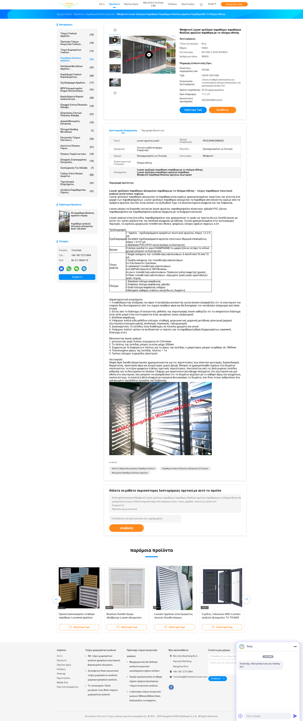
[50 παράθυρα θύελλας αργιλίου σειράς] (64, 216)
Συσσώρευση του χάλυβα (77, 168)
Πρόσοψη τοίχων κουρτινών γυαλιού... (77, 42)
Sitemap (61, 673)
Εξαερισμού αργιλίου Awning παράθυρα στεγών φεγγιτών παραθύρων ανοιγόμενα (171, 618)
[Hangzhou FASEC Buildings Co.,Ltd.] (69, 5)
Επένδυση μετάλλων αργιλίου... (77, 67)
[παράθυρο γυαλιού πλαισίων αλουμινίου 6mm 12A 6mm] (64, 226)
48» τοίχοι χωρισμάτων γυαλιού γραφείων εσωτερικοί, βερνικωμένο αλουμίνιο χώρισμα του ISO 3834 (104, 661)
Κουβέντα (77, 277)
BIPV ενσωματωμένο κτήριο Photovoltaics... (77, 89)
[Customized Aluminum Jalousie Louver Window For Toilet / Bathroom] (148, 54)
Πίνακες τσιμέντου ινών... (77, 154)
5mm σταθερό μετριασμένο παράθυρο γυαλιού (133, 468)
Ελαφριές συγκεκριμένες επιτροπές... (77, 160)
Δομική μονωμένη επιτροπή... (77, 122)
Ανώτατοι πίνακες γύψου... (77, 147)
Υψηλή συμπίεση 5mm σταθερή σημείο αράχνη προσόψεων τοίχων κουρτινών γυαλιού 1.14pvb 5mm (145, 682)
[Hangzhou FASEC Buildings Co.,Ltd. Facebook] (171, 687)
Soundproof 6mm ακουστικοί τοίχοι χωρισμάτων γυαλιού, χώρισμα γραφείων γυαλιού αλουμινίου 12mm (103, 676)
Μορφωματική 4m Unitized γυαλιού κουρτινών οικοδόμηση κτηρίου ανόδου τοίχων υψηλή (144, 667)
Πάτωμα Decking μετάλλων (77, 130)
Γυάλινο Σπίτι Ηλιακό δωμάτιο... (77, 174)
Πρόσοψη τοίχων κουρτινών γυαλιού (142, 653)
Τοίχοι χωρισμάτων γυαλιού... (77, 51)
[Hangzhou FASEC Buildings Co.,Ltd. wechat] (76, 268)
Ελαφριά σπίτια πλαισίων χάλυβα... (77, 106)
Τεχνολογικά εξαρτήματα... (77, 183)
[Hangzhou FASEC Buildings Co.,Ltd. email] (61, 268)
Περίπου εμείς (64, 665)
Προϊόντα (61, 660)
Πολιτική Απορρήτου (67, 687)
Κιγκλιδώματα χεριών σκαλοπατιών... (77, 97)
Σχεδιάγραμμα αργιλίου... (77, 82)
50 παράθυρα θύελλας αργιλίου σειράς (82, 214)
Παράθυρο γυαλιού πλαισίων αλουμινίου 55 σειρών (185, 468)
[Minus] (295, 646)
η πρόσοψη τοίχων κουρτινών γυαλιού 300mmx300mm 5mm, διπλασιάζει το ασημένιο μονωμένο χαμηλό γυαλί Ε (145, 696)
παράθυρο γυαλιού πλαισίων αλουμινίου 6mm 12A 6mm (82, 226)
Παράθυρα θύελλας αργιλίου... (77, 59)
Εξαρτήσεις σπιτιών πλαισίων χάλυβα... (77, 114)
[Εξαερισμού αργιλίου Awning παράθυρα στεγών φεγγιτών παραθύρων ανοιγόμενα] (174, 588)
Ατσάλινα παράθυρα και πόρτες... (77, 191)
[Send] (295, 715)
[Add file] (240, 715)
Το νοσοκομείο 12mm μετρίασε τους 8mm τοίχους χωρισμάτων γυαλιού (103, 690)
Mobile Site (62, 682)
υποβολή (126, 528)
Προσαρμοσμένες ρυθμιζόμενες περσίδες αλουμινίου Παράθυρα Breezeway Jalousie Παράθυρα (78, 618)
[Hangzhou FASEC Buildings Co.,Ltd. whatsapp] (68, 268)
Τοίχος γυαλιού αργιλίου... (77, 34)
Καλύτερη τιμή (193, 109)
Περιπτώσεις (63, 678)
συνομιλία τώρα (234, 4)
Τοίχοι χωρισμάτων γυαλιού (100, 650)
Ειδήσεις (61, 669)
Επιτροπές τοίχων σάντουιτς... (77, 138)
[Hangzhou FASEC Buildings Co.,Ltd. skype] (84, 268)
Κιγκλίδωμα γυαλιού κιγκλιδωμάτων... (77, 75)
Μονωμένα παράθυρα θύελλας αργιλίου (130, 473)
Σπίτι (59, 656)
